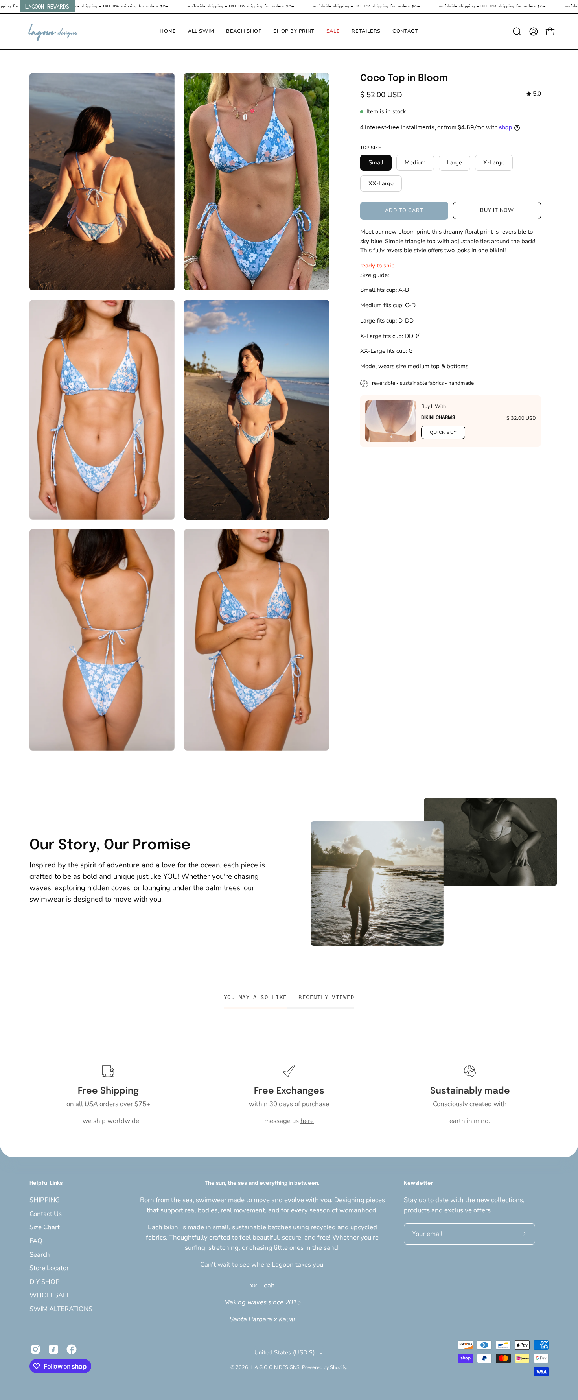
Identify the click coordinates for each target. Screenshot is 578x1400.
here (307, 1120)
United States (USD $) (284, 1352)
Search (39, 1254)
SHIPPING (44, 1199)
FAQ (35, 1240)
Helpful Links (46, 1183)
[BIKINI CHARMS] (390, 421)
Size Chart (44, 1227)
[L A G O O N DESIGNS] (53, 31)
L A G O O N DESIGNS (275, 1367)
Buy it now (497, 210)
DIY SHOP (44, 1281)
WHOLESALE (49, 1295)
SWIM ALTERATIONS (60, 1308)
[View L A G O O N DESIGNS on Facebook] (71, 1349)
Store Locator (49, 1268)
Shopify (338, 1367)
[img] (533, 94)
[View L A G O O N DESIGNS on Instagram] (35, 1349)
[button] (201, 31)
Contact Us (45, 1213)
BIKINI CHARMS (438, 417)
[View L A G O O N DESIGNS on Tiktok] (53, 1349)
